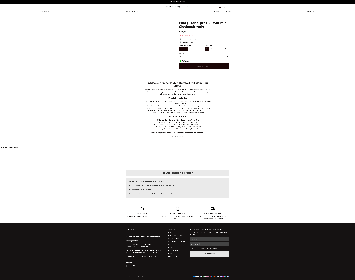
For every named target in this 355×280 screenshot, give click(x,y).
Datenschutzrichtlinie (176, 235)
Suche (170, 232)
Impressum (172, 256)
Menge (181, 53)
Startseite (169, 7)
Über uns (171, 253)
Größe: (208, 46)
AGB (170, 244)
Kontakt (187, 7)
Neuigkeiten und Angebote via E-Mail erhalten (204, 248)
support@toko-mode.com (136, 266)
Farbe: (185, 46)
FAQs (170, 247)
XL (226, 49)
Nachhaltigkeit (173, 250)
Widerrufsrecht (174, 238)
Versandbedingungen (176, 241)
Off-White (183, 49)
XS (207, 49)
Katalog (178, 7)
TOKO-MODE (139, 276)
